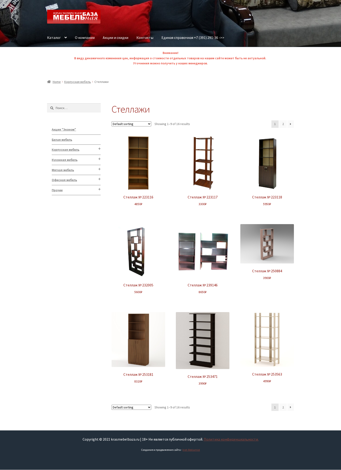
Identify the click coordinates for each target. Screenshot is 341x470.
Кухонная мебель (64, 160)
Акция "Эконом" (64, 129)
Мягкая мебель (63, 170)
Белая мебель (62, 140)
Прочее (57, 190)
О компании (85, 37)
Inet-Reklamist (191, 449)
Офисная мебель (64, 180)
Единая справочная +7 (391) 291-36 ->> (192, 37)
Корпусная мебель (77, 82)
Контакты (144, 37)
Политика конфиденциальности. (231, 439)
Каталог (54, 37)
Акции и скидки (115, 37)
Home (57, 82)
